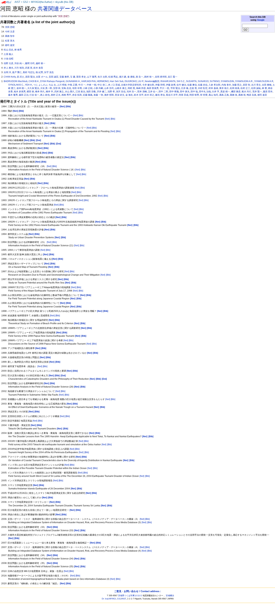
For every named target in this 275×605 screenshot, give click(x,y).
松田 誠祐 (256, 88)
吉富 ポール (42, 76)
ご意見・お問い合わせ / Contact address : (137, 591)
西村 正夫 (55, 95)
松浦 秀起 (113, 76)
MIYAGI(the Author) (41, 2)
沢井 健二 (101, 91)
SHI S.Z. (181, 81)
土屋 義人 (8, 54)
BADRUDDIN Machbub (16, 81)
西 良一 (139, 76)
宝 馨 (72, 76)
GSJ (25, 2)
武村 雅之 (59, 91)
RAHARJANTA (168, 81)
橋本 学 (49, 91)
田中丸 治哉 (205, 91)
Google (261, 20)
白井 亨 (215, 91)
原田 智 (246, 85)
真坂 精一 (225, 91)
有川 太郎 (102, 76)
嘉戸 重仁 (17, 72)
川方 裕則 (19, 68)
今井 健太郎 (148, 85)
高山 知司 (213, 95)
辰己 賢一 (172, 76)
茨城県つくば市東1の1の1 (130, 595)
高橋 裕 (242, 95)
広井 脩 (184, 88)
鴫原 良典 (251, 95)
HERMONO (103, 81)
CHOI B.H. (34, 81)
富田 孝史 (81, 76)
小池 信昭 (8, 58)
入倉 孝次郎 (214, 85)
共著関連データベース (64, 9)
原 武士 (20, 76)
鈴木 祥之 (149, 95)
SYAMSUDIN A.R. (244, 81)
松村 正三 (245, 88)
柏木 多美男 (20, 91)
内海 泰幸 (226, 85)
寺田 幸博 (77, 88)
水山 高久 (69, 91)
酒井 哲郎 (109, 95)
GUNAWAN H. (73, 81)
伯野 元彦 (8, 63)
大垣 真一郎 (46, 88)
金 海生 (129, 95)
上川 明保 (62, 85)
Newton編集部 (152, 81)
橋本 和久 (40, 91)
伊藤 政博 (170, 85)
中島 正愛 (72, 85)
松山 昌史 (8, 49)
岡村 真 (131, 88)
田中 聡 (194, 91)
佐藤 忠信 (202, 85)
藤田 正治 (23, 95)
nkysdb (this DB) (64, 2)
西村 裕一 (149, 76)
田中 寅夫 (185, 91)
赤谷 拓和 (77, 95)
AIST (17, 2)
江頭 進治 (80, 91)
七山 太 (52, 85)
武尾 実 (28, 68)
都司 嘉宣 (10, 45)
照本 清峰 (142, 91)
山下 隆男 (92, 76)
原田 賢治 (30, 76)
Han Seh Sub (116, 81)
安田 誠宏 (53, 76)
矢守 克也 (49, 72)
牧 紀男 (39, 72)
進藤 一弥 (98, 95)
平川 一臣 (164, 88)
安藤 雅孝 (64, 76)
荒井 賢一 (257, 91)
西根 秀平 (66, 95)
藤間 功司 (30, 63)
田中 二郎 (163, 91)
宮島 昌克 (66, 88)
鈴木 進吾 (38, 68)
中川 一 (82, 85)
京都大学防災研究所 (131, 85)
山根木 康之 (121, 88)
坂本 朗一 (21, 88)
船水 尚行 (246, 91)
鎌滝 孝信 (160, 95)
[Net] (75, 115)
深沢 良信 (121, 91)
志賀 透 (193, 88)
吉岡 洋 (7, 72)
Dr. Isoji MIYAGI (109, 599)
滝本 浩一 (131, 91)
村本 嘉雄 (213, 88)
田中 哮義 (174, 91)
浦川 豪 (122, 76)
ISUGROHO (131, 81)
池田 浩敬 (91, 91)
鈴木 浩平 (138, 95)
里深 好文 (119, 95)
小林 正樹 (87, 88)
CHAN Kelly (10, 76)
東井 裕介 (224, 88)
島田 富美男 (153, 88)
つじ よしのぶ (40, 85)
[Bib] (81, 115)
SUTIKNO (215, 81)
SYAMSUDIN (227, 81)
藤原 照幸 (268, 91)
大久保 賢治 (33, 88)
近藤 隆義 (87, 95)
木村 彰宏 (202, 88)
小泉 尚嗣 (98, 88)
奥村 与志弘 (29, 72)
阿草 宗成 (183, 95)
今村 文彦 (10, 31)
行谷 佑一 (34, 95)
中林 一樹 (91, 85)
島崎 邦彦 (141, 88)
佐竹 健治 (181, 85)
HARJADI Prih (88, 81)
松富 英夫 (10, 40)
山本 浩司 (109, 88)
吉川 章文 (256, 85)
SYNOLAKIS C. (16, 85)
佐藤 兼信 (192, 85)
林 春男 (18, 49)
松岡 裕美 (234, 88)
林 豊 (264, 88)
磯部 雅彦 (236, 91)
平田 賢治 (175, 88)
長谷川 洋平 (172, 95)
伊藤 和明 (160, 85)
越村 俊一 (40, 63)
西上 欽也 (45, 95)
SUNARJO (203, 81)
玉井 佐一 (153, 91)
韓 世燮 (203, 95)
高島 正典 (224, 95)
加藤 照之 (237, 85)
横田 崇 (30, 91)
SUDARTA (191, 81)
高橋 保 (233, 95)
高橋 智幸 (10, 36)
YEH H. (28, 85)
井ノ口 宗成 (114, 85)
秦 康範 (131, 76)
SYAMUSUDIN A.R (263, 81)
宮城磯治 (170, 595)
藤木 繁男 (13, 95)
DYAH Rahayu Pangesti (52, 81)
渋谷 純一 (19, 63)
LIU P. (141, 81)
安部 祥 (56, 88)
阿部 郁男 (194, 95)
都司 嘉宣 (262, 95)
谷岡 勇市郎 (161, 76)
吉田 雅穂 (266, 85)
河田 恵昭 (10, 27)
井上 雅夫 (8, 68)
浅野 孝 (111, 91)
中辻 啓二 (102, 85)
